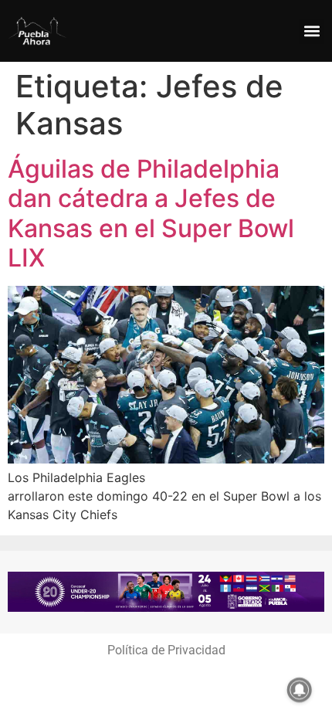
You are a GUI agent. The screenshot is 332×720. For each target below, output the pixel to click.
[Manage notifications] (299, 690)
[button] (311, 31)
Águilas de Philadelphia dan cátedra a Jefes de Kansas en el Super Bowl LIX (151, 213)
